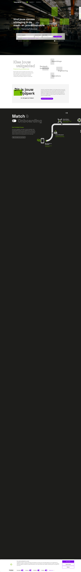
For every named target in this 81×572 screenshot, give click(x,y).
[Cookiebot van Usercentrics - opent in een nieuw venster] (11, 570)
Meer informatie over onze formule (19, 137)
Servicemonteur (25, 38)
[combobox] (25, 36)
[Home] (17, 2)
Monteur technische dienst (31, 38)
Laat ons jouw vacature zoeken (47, 98)
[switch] (30, 570)
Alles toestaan (68, 561)
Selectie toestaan (68, 564)
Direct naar (23, 40)
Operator (37, 38)
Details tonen (51, 570)
